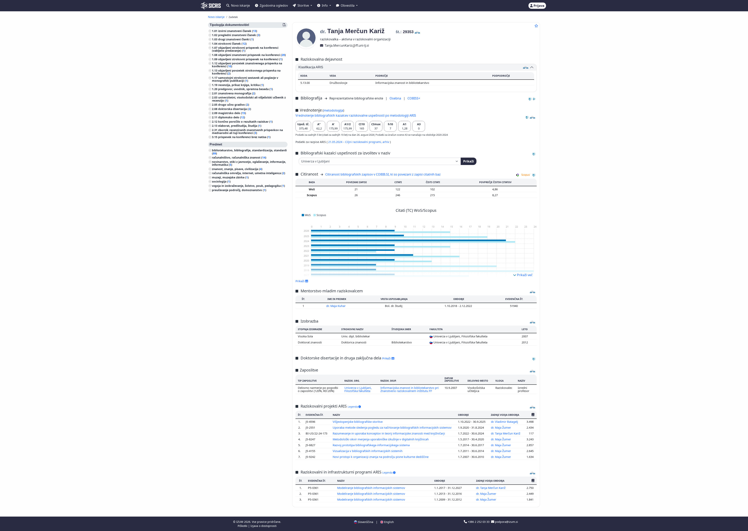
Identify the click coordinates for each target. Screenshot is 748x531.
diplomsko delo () (231, 117)
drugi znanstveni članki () (236, 39)
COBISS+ (414, 98)
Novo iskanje (240, 5)
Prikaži (468, 161)
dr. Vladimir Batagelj (505, 422)
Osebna (396, 98)
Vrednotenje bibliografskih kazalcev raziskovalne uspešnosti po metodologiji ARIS (355, 115)
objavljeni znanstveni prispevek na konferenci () (252, 55)
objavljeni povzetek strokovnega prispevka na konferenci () (246, 72)
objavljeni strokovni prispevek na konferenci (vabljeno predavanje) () (245, 49)
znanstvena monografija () (236, 93)
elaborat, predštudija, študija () (239, 126)
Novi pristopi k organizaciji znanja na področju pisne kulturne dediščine (381, 457)
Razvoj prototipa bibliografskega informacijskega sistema (371, 445)
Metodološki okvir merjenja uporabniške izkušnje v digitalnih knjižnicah (381, 439)
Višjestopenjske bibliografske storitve (358, 422)
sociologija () (221, 182)
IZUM (240, 522)
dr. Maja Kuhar (336, 306)
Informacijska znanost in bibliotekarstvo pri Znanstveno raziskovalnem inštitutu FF (409, 389)
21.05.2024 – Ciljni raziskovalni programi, (355, 142)
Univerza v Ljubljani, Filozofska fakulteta (358, 389)
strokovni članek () (232, 43)
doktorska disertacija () (234, 109)
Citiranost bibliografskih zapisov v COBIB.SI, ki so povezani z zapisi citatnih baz (383, 174)
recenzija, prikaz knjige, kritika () (241, 85)
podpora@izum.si (506, 522)
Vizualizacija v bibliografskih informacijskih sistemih (368, 451)
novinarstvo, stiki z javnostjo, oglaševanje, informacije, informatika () (249, 163)
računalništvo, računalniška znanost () (239, 158)
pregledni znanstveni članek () (239, 35)
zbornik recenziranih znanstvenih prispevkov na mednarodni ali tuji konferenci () (247, 131)
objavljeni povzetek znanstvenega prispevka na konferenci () (247, 65)
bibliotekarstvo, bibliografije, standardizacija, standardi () (249, 152)
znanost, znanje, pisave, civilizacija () (237, 169)
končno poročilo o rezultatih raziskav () (245, 121)
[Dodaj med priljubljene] (536, 25)
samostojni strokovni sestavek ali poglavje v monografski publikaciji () (245, 79)
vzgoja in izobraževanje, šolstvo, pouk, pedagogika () (248, 186)
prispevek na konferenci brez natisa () (244, 137)
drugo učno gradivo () (233, 105)
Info (325, 5)
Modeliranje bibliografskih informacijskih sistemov (371, 488)
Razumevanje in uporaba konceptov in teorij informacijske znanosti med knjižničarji (389, 433)
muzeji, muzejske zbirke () (230, 177)
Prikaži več (524, 275)
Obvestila (347, 5)
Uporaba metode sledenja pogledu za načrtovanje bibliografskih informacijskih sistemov (392, 427)
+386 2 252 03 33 (478, 522)
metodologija (333, 110)
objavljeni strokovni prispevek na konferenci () (250, 59)
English (388, 522)
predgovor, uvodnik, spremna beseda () (245, 89)
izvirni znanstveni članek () (237, 31)
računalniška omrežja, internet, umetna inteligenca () (248, 173)
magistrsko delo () (232, 113)
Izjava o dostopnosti (264, 526)
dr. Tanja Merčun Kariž (506, 433)
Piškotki (243, 526)
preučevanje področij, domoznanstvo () (239, 190)
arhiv (386, 142)
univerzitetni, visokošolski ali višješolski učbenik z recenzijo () (249, 99)
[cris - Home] (211, 5)
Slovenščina (365, 522)
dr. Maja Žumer (501, 427)
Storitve (303, 5)
